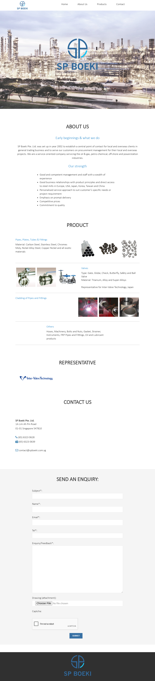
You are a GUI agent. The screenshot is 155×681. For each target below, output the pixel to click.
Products (102, 4)
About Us (82, 4)
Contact (120, 4)
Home (64, 4)
